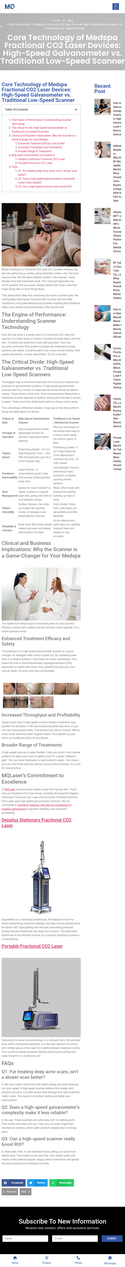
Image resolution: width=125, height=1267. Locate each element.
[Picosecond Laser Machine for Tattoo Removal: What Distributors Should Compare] (102, 441)
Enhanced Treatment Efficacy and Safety (41, 143)
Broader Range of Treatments (35, 151)
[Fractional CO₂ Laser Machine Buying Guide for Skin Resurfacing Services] (102, 403)
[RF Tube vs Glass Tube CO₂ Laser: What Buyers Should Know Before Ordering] (102, 266)
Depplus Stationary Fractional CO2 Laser (41, 159)
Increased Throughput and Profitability (40, 147)
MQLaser (10, 789)
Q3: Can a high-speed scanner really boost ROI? (45, 186)
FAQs (15, 166)
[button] (76, 109)
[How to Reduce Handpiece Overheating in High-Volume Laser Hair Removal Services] (102, 107)
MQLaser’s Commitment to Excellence (33, 155)
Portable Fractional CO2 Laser (35, 163)
